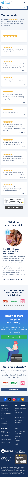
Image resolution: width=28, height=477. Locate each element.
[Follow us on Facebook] (5, 400)
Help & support (5, 421)
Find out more (13, 389)
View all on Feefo (12, 207)
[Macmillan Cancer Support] (14, 301)
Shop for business (19, 417)
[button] (0, 255)
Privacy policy (18, 433)
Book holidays (18, 420)
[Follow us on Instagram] (14, 400)
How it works (4, 408)
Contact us (4, 423)
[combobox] (12, 7)
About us (3, 416)
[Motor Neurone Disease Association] (5, 301)
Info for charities (5, 410)
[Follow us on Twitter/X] (9, 400)
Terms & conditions (20, 431)
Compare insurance (20, 415)
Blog (2, 418)
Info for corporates (6, 413)
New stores (18, 422)
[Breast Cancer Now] (23, 301)
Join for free (13, 337)
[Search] (25, 7)
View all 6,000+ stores (20, 408)
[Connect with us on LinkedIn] (18, 400)
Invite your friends (5, 442)
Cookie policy (18, 436)
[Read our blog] (22, 400)
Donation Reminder (6, 439)
